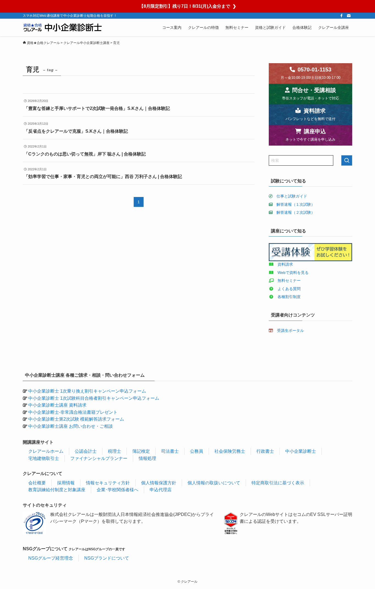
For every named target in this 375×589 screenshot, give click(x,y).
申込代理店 (161, 489)
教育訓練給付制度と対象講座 (56, 489)
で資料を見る (297, 272)
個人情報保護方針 (158, 482)
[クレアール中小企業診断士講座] (62, 27)
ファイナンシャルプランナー (98, 458)
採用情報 (66, 482)
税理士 (114, 451)
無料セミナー (289, 280)
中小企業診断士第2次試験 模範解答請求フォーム (76, 419)
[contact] (348, 16)
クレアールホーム (45, 451)
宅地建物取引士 (43, 458)
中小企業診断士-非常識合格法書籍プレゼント (72, 412)
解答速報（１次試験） (295, 204)
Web (282, 272)
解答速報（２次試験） (295, 212)
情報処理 (147, 458)
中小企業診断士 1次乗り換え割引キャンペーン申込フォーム (87, 391)
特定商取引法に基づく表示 (277, 482)
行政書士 (265, 451)
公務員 (196, 451)
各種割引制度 (289, 296)
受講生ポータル (290, 330)
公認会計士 (86, 451)
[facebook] (341, 16)
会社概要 (37, 482)
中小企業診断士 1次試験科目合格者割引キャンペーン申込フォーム (93, 398)
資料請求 (285, 264)
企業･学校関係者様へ (117, 489)
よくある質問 (289, 289)
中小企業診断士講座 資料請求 (57, 405)
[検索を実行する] (346, 160)
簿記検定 (141, 451)
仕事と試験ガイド (291, 196)
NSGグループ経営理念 (50, 558)
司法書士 (170, 451)
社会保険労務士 (229, 451)
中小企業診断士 (300, 451)
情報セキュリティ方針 (108, 482)
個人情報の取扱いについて (214, 482)
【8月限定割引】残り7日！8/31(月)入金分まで (187, 6)
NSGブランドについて (106, 558)
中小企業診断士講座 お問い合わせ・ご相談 (70, 426)
